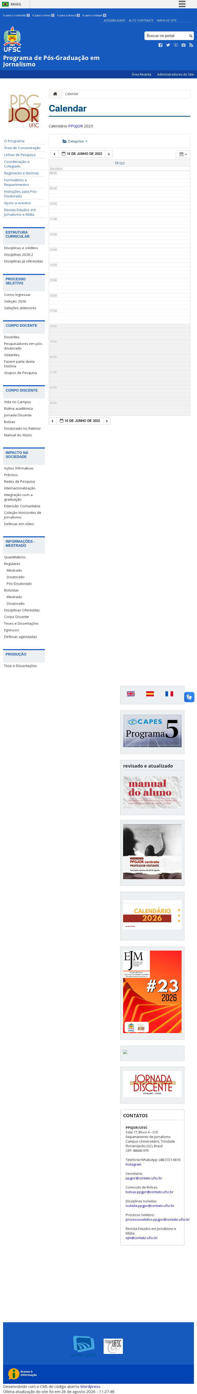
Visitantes (11, 355)
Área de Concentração (22, 148)
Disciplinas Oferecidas (22, 610)
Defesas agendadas (20, 636)
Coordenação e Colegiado (16, 163)
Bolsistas (11, 590)
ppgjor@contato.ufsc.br (144, 1178)
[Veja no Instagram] (184, 45)
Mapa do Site (166, 20)
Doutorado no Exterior (22, 428)
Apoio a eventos (17, 203)
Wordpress (90, 1386)
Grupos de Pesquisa (20, 372)
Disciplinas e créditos (21, 248)
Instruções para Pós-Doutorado (20, 193)
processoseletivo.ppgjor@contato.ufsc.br (158, 1219)
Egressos (11, 630)
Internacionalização (19, 488)
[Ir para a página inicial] (54, 94)
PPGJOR (75, 125)
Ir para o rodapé (93, 15)
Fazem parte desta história (19, 363)
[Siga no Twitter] (168, 45)
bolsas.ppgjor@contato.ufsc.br (149, 1192)
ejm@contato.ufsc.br (142, 1237)
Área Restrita (142, 74)
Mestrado (14, 570)
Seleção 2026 (15, 301)
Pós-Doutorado (19, 583)
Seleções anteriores (20, 308)
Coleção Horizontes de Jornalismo (22, 514)
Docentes (11, 337)
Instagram (133, 1164)
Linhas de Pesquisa (19, 154)
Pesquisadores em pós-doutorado (23, 345)
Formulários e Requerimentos (16, 182)
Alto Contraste (141, 20)
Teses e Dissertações (21, 623)
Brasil (16, 4)
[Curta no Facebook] (161, 45)
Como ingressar (17, 294)
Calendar (71, 94)
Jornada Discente (18, 415)
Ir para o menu (43, 15)
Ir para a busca (68, 15)
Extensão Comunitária (22, 506)
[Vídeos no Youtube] (176, 45)
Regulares (12, 563)
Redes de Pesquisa (19, 481)
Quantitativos (15, 557)
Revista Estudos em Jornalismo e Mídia (20, 212)
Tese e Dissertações (20, 665)
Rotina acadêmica (18, 408)
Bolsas (9, 421)
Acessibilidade (114, 20)
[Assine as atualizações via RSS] (191, 45)
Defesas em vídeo (19, 524)
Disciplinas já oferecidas (23, 261)
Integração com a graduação (18, 497)
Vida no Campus (17, 401)
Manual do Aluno (18, 435)
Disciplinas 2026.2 (18, 254)
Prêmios (11, 474)
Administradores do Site (175, 74)
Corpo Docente (16, 616)
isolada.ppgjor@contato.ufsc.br (150, 1205)
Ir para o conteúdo (16, 15)
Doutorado (16, 577)
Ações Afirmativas (19, 468)
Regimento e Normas (21, 173)
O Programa (14, 141)
